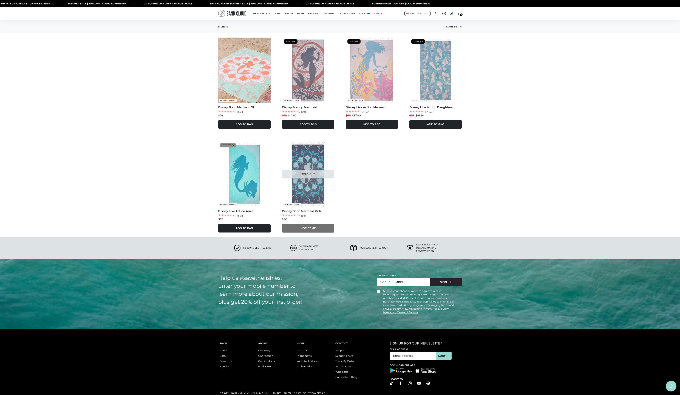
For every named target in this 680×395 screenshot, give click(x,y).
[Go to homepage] (232, 13)
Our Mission (265, 355)
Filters (223, 26)
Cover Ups (226, 361)
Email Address (399, 349)
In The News (304, 355)
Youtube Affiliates (308, 361)
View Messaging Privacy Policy (421, 308)
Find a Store (265, 366)
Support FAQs (344, 355)
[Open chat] (671, 386)
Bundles (225, 366)
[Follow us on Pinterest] (428, 383)
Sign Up (446, 282)
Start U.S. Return (345, 366)
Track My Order (344, 361)
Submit (443, 355)
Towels (224, 350)
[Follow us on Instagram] (410, 383)
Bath (223, 355)
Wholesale (341, 371)
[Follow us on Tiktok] (391, 383)
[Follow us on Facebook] (400, 383)
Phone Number (386, 275)
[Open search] (436, 13)
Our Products (266, 361)
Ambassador (304, 366)
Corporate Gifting (346, 377)
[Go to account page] (452, 13)
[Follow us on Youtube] (419, 383)
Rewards (302, 350)
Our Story (264, 350)
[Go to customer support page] (444, 13)
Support (340, 350)
